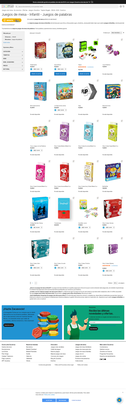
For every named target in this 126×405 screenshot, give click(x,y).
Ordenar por (106, 32)
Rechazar (62, 400)
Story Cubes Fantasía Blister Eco (38, 186)
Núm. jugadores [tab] (8, 62)
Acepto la (103, 325)
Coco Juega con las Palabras (38, 146)
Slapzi (80, 64)
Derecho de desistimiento (107, 356)
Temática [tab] (6, 55)
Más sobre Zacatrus (106, 344)
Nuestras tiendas (32, 344)
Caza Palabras (106, 64)
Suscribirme (93, 328)
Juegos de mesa (80, 344)
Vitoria (28, 361)
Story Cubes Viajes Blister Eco (110, 146)
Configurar (76, 400)
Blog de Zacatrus (56, 358)
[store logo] (8, 6)
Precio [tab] (5, 65)
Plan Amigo (5, 354)
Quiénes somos (104, 349)
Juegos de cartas (80, 356)
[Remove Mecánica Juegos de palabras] (3, 39)
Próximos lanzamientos (82, 358)
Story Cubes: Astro (35, 263)
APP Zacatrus (6, 361)
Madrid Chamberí (31, 349)
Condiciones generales (44, 365)
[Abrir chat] (119, 400)
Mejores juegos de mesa (58, 354)
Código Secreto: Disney (36, 223)
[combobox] (67, 6)
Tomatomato (57, 223)
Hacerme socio (8, 325)
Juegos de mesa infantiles (83, 351)
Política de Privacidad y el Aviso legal (106, 325)
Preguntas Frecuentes (106, 354)
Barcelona (29, 347)
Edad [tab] (4, 58)
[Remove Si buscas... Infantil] (3, 36)
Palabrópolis (33, 64)
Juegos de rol (79, 354)
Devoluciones (6, 349)
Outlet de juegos (56, 349)
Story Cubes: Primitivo (84, 263)
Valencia (28, 356)
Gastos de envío (7, 347)
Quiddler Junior (82, 223)
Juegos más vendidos (57, 347)
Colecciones (79, 361)
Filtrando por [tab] (7, 33)
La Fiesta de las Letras (60, 105)
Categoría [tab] (6, 51)
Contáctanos (104, 347)
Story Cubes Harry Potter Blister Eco (87, 186)
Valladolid (29, 358)
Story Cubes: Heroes (108, 223)
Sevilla (28, 354)
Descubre (54, 344)
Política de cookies (49, 394)
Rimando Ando (106, 105)
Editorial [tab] (6, 69)
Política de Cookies (82, 365)
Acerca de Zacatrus (8, 344)
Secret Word (57, 64)
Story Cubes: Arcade (59, 263)
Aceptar (49, 400)
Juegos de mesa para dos (83, 349)
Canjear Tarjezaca (7, 356)
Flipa (79, 105)
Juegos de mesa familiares (83, 347)
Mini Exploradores (35, 105)
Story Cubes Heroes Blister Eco (62, 186)
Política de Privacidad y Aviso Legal (64, 365)
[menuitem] (7, 10)
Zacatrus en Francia (106, 351)
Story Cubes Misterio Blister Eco (62, 146)
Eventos (53, 361)
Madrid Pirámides (31, 351)
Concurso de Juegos (57, 356)
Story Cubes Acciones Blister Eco (87, 146)
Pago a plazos (6, 358)
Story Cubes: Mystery (108, 263)
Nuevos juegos (55, 351)
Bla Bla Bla (105, 186)
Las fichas (5, 351)
